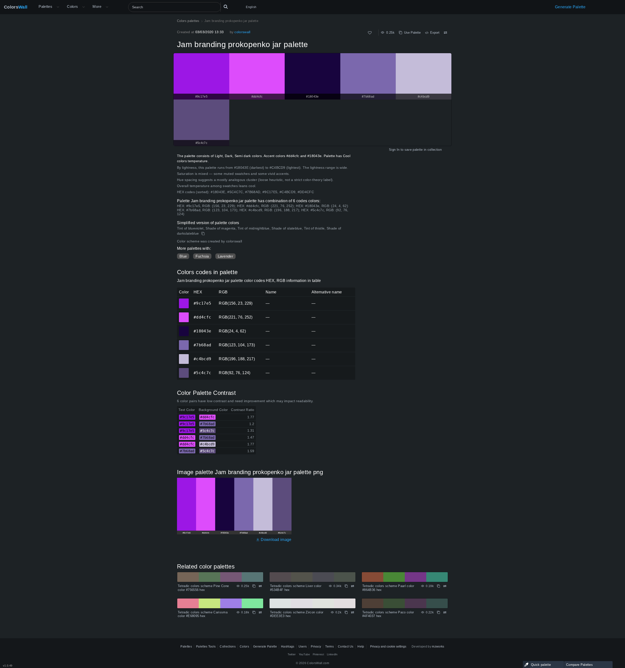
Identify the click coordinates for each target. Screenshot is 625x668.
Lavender (225, 256)
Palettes (45, 6)
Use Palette (411, 32)
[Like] (370, 32)
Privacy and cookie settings (388, 646)
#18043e (183, 328)
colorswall (242, 32)
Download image (276, 540)
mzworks (438, 646)
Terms (329, 646)
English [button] (251, 7)
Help (360, 646)
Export (433, 32)
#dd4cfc (183, 314)
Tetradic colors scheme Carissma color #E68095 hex (203, 614)
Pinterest (318, 654)
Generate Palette (570, 7)
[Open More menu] (58, 7)
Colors (15, 7)
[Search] (225, 7)
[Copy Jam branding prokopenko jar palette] (203, 234)
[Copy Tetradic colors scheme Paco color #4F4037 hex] (438, 612)
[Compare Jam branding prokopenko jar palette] (445, 33)
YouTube (304, 654)
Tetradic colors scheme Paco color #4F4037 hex (388, 614)
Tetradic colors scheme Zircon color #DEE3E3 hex (296, 614)
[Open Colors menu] (83, 7)
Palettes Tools (206, 646)
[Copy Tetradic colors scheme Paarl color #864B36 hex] (438, 586)
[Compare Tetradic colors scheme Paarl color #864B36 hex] (445, 586)
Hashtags (287, 646)
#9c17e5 (183, 300)
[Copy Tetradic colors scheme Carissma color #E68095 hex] (254, 612)
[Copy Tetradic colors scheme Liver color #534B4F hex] (346, 586)
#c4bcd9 (183, 355)
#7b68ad (183, 341)
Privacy (316, 646)
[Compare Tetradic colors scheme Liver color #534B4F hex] (352, 586)
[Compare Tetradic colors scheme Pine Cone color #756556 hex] (260, 586)
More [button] (97, 6)
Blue (183, 256)
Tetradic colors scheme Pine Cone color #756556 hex (203, 588)
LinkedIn (332, 654)
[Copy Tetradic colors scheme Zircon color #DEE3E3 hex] (346, 612)
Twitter (292, 654)
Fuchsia (202, 256)
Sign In (394, 149)
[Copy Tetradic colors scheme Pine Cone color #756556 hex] (254, 586)
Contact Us (345, 646)
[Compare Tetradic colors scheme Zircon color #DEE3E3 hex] (352, 612)
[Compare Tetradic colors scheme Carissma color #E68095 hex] (260, 612)
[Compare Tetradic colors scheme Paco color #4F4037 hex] (445, 612)
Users (303, 646)
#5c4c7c (183, 369)
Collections (228, 646)
